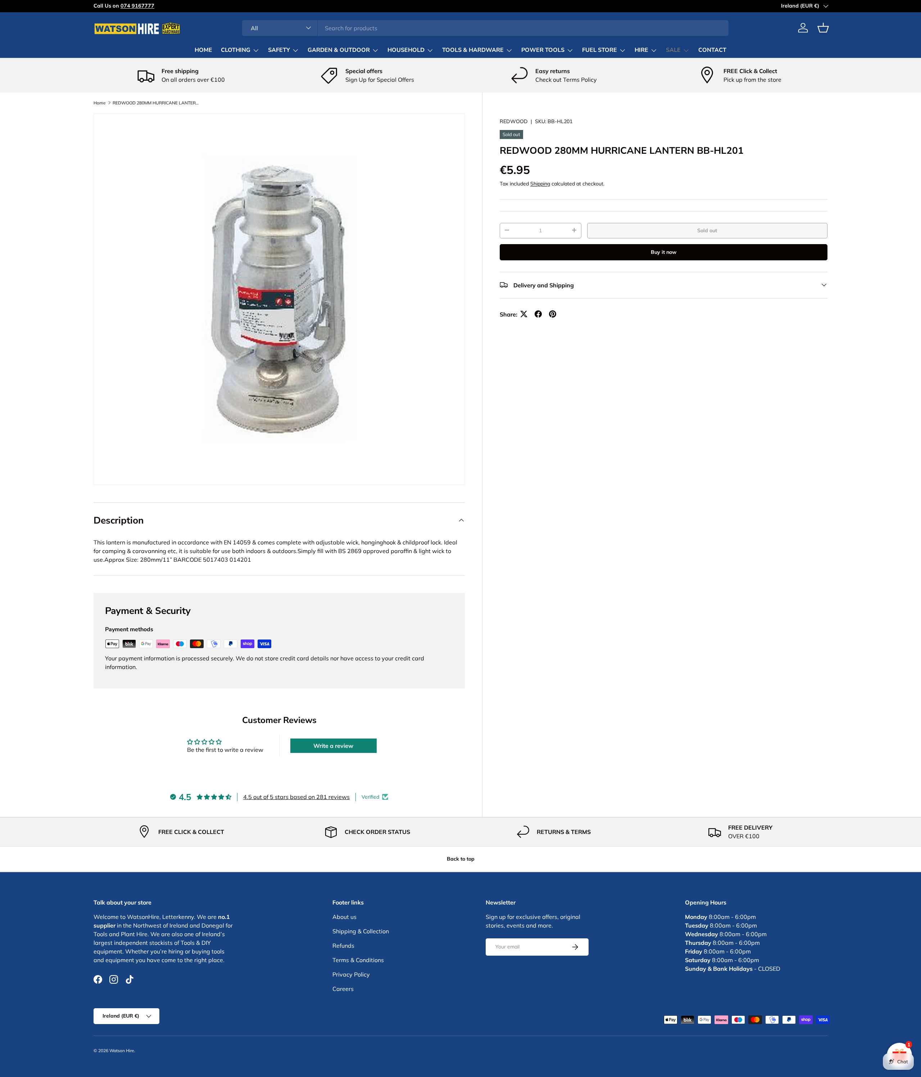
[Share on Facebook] (538, 314)
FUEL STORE (599, 50)
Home (100, 103)
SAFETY (279, 50)
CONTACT (712, 50)
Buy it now (663, 251)
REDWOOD (514, 121)
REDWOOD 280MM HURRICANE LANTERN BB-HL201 (156, 103)
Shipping (540, 183)
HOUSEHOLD (406, 50)
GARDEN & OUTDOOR (339, 50)
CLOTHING (235, 50)
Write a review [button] (333, 745)
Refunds (343, 945)
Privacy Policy (351, 974)
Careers (343, 988)
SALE (673, 50)
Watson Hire (121, 1050)
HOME (203, 50)
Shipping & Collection (360, 931)
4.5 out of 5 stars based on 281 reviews (296, 796)
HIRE (641, 50)
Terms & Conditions (358, 960)
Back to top (461, 859)
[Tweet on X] (524, 314)
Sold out (707, 230)
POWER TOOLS (542, 50)
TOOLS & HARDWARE (473, 50)
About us (344, 916)
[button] (823, 28)
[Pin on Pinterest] (552, 314)
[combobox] (485, 28)
